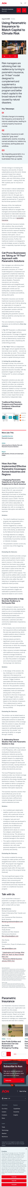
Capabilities (16, 1108)
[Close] (26, 1149)
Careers (4, 1112)
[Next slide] (9, 1054)
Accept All (14, 1184)
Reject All (14, 1180)
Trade (3, 1127)
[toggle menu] (25, 3)
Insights (15, 1115)
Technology (5, 1130)
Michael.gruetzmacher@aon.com (12, 921)
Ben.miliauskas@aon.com (10, 936)
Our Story (4, 1108)
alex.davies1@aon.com (9, 948)
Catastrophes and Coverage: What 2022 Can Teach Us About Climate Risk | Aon (13, 954)
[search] (21, 3)
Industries (16, 1112)
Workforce (5, 1137)
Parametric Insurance (7, 9)
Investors (4, 1115)
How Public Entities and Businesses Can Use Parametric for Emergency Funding (11, 1044)
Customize (14, 1177)
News (3, 1118)
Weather (4, 1133)
